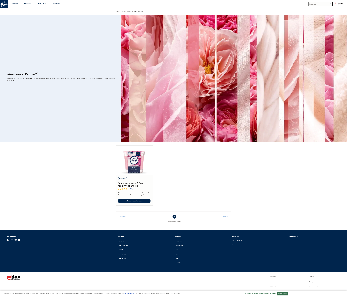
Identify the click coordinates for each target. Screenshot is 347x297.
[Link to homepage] (4, 4)
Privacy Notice (129, 293)
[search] (330, 4)
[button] (341, 4)
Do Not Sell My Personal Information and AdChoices (260, 293)
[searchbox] (319, 4)
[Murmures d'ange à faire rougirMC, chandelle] (134, 160)
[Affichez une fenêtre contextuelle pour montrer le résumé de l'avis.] (134, 189)
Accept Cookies (282, 293)
